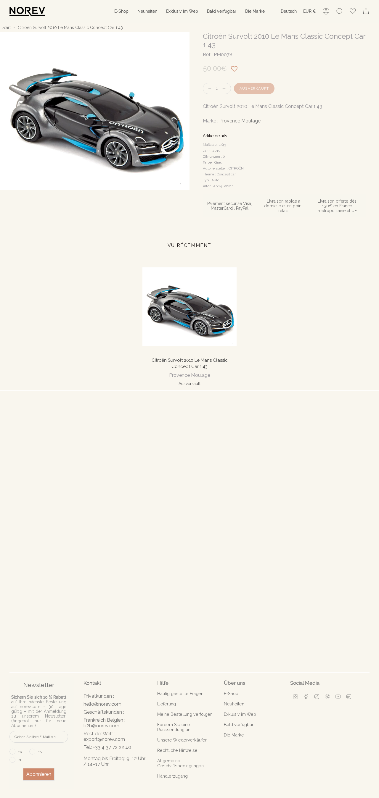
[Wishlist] (352, 11)
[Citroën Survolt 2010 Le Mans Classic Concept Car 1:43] (189, 307)
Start (6, 27)
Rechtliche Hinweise (177, 750)
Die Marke (234, 734)
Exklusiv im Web (240, 714)
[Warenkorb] (366, 11)
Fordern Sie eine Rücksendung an (173, 727)
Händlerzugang (172, 775)
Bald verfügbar (238, 724)
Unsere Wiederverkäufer (182, 739)
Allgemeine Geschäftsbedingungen (180, 763)
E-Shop (231, 693)
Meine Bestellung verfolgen (185, 714)
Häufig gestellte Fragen (180, 693)
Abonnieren (38, 774)
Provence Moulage (240, 121)
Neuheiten (234, 703)
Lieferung (166, 703)
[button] (121, 11)
